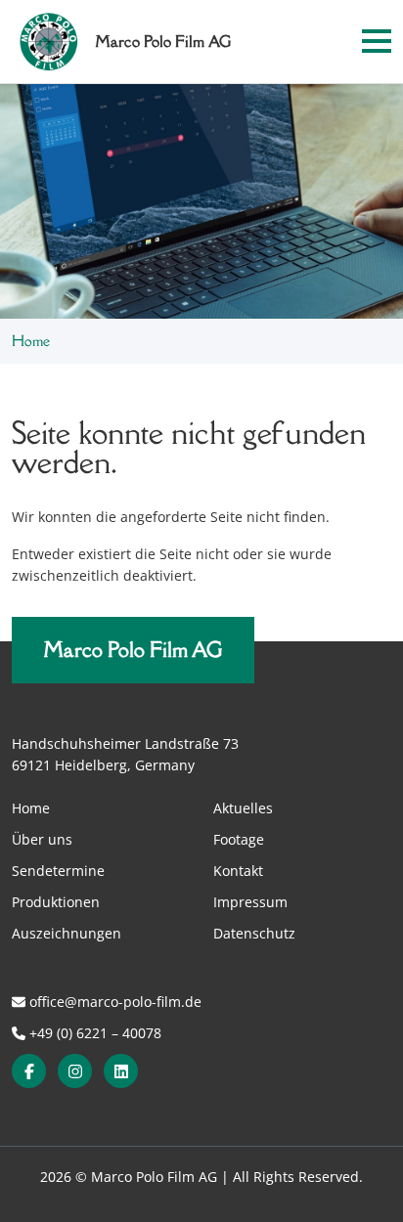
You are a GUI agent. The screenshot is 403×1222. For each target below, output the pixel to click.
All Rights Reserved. (298, 1176)
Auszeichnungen (66, 933)
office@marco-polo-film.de (113, 1001)
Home (31, 808)
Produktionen (56, 902)
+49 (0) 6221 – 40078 (93, 1033)
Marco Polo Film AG (133, 649)
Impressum (250, 902)
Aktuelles (243, 808)
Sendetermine (58, 870)
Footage (238, 839)
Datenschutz (254, 933)
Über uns (42, 839)
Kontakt (238, 870)
